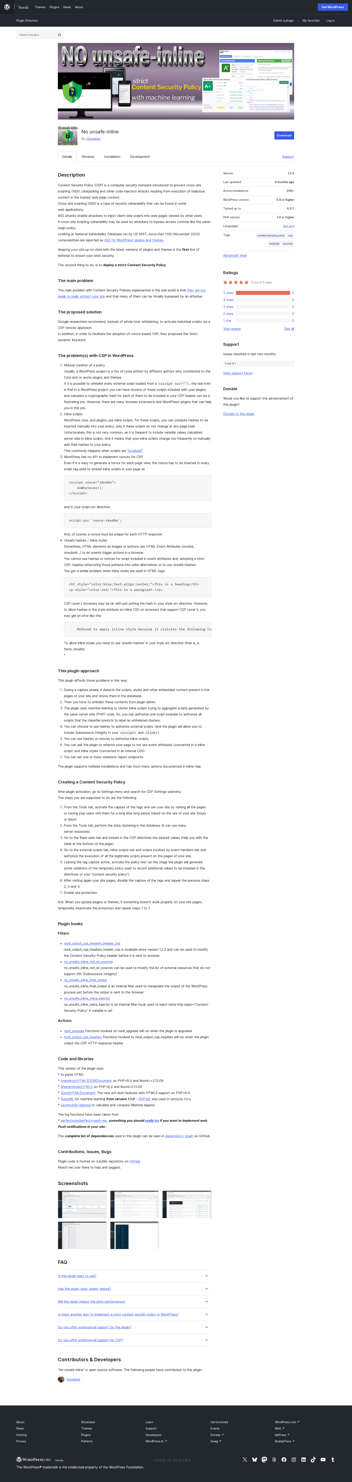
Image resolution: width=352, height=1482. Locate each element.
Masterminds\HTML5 (77, 1087)
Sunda (59, 1460)
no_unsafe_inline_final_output (85, 980)
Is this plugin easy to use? (77, 1276)
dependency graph (179, 1136)
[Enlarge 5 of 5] (154, 1227)
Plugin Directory (27, 20)
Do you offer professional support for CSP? (90, 1340)
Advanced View (235, 255)
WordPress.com (287, 1422)
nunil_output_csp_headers (83, 1037)
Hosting (21, 1435)
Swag (215, 1441)
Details (67, 157)
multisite (274, 243)
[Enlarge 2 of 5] (154, 1196)
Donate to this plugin (238, 414)
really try (152, 1120)
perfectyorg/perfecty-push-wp (84, 1120)
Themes (86, 1428)
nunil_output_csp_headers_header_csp (92, 943)
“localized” (134, 451)
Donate (217, 1435)
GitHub (135, 1161)
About (20, 1422)
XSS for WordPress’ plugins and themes (133, 240)
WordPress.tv (156, 1441)
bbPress (282, 1435)
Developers (154, 1435)
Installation (112, 157)
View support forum (238, 373)
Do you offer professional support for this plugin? (94, 1327)
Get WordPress (333, 7)
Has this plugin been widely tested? (84, 1289)
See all (289, 329)
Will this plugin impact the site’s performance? (91, 1302)
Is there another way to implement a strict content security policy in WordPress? (118, 1314)
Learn (149, 1422)
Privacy (21, 1441)
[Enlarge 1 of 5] (101, 1196)
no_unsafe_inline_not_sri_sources (88, 962)
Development (140, 157)
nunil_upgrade (74, 1031)
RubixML (67, 1099)
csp (290, 235)
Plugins (86, 1435)
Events (215, 1428)
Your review (232, 329)
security (288, 243)
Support (288, 157)
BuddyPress (285, 1441)
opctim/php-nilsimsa (75, 1105)
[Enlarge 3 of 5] (206, 1196)
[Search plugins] (59, 35)
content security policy (271, 235)
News (20, 1428)
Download (284, 135)
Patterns (86, 1441)
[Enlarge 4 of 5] (101, 1227)
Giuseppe (93, 139)
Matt (280, 1428)
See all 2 (288, 226)
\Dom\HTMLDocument (78, 1093)
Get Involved (219, 1422)
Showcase (88, 1422)
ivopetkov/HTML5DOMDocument (86, 1081)
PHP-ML (144, 1099)
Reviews (88, 157)
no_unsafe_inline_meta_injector (87, 998)
